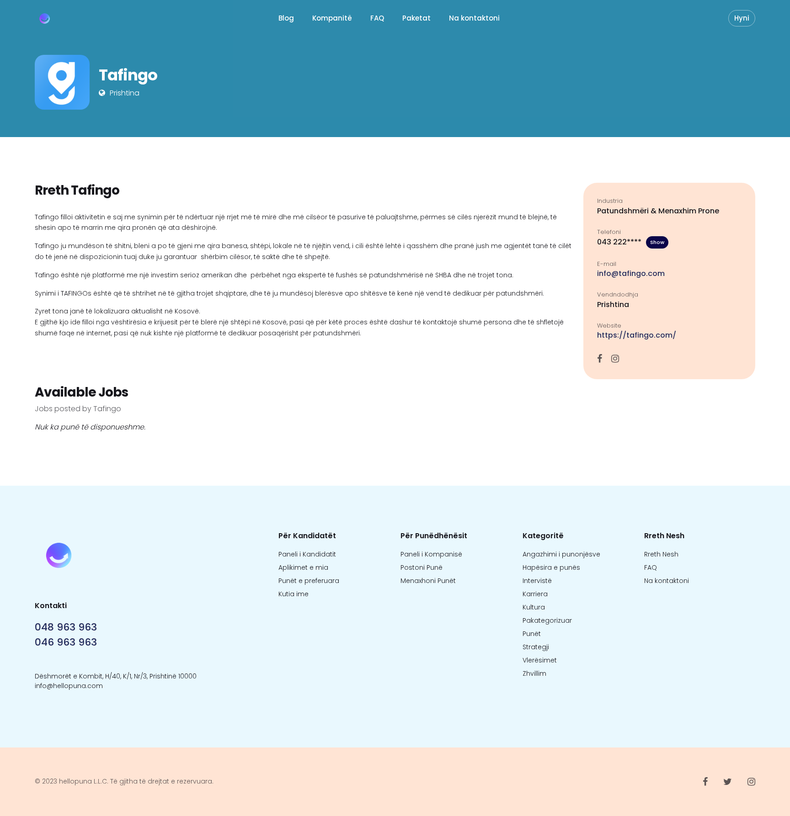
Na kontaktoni (474, 18)
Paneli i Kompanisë (431, 554)
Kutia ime (293, 594)
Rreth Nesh (661, 554)
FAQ (377, 18)
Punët (532, 633)
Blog (286, 18)
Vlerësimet (540, 660)
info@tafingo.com (631, 273)
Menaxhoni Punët (428, 580)
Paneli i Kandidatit (307, 554)
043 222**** (630, 242)
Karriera (535, 594)
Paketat (416, 18)
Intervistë (537, 580)
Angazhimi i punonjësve (561, 554)
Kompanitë (332, 18)
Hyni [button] (741, 18)
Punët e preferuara (308, 580)
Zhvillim (534, 673)
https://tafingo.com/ (636, 335)
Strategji (536, 647)
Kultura (534, 607)
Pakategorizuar (547, 620)
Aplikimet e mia (303, 567)
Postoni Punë (421, 567)
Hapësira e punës (551, 567)
